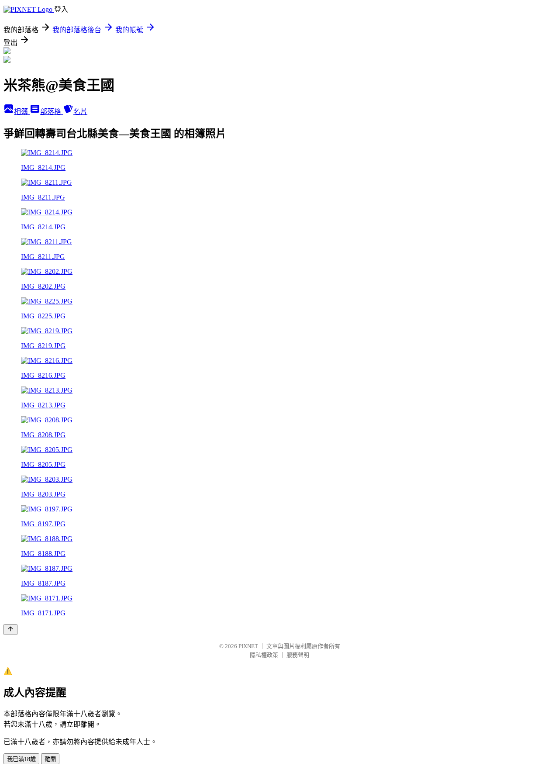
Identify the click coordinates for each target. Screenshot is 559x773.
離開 (50, 759)
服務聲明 (297, 655)
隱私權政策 (264, 655)
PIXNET (248, 646)
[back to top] (10, 629)
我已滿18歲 (21, 759)
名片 (80, 111)
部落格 (51, 111)
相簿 (22, 111)
